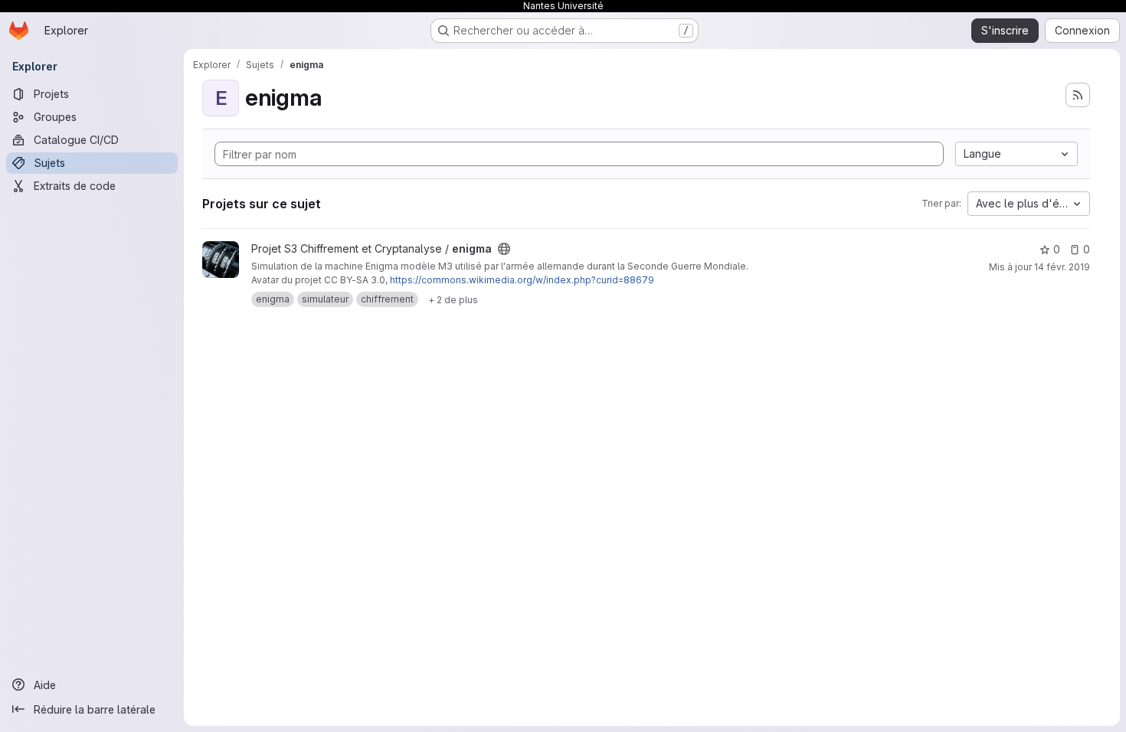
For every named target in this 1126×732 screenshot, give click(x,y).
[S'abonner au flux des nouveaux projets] (1077, 95)
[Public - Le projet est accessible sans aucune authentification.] (504, 249)
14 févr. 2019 (1062, 267)
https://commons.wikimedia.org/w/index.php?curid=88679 (522, 280)
